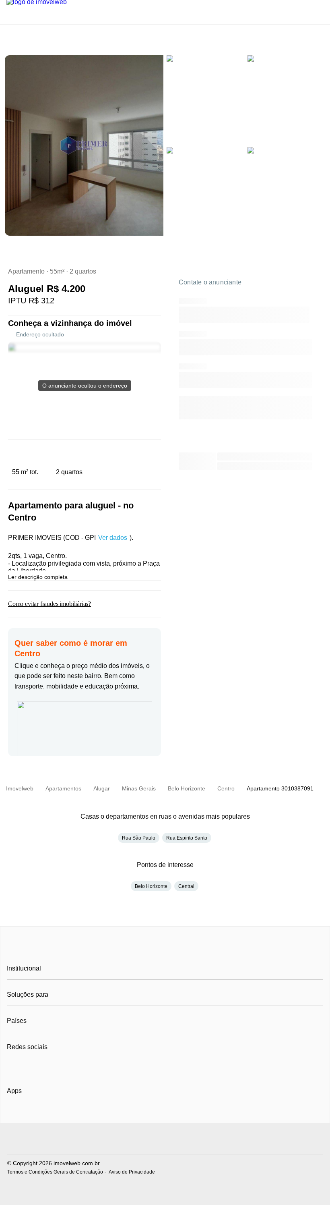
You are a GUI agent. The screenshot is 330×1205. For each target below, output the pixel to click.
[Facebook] (13, 1067)
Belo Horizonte (151, 886)
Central (186, 886)
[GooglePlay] (87, 1114)
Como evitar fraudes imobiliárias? (49, 603)
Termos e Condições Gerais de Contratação (55, 1172)
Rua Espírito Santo (186, 838)
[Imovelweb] (165, 950)
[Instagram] (26, 1067)
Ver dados (112, 537)
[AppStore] (32, 1113)
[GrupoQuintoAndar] (165, 1140)
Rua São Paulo (138, 838)
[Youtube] (40, 1067)
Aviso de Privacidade (132, 1172)
